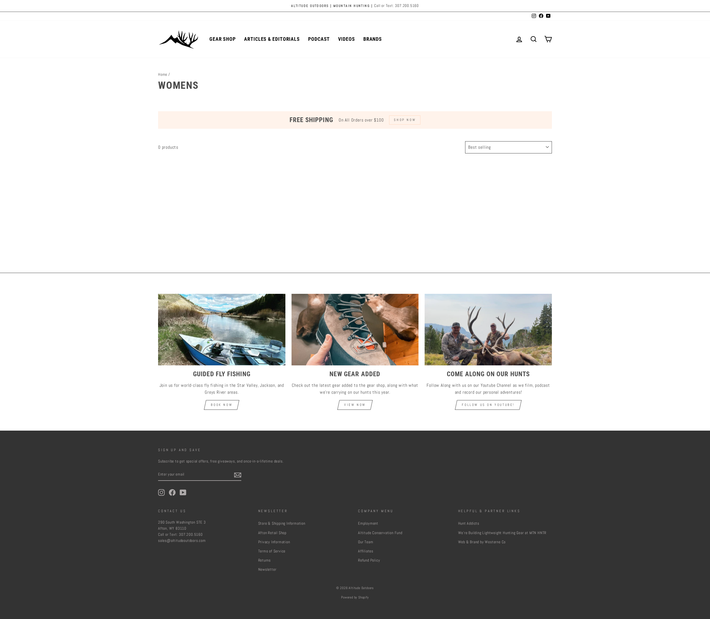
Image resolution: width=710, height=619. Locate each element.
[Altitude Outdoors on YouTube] (183, 492)
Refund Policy (369, 560)
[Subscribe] (237, 474)
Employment (368, 523)
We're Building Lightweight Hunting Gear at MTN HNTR (502, 532)
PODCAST (319, 39)
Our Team (365, 542)
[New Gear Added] (355, 329)
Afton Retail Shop (272, 532)
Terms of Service (272, 551)
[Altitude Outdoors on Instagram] (161, 492)
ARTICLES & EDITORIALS (272, 39)
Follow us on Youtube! (488, 405)
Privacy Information (274, 542)
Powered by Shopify (355, 597)
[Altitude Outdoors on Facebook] (172, 492)
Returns (264, 560)
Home (162, 74)
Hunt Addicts (469, 523)
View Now (355, 405)
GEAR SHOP (222, 39)
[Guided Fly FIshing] (221, 329)
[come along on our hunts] (488, 329)
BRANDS (372, 39)
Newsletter (267, 569)
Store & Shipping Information (281, 523)
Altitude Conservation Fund (380, 532)
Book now (221, 405)
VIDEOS (346, 39)
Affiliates (365, 551)
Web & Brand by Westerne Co (482, 542)
